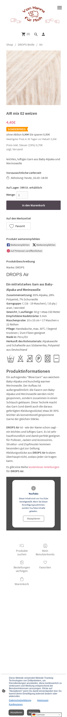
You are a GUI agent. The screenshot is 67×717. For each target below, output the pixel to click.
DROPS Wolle (26, 44)
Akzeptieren (33, 518)
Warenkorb (22, 584)
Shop (9, 44)
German (40, 714)
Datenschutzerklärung (20, 700)
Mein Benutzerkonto (45, 552)
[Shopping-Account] (43, 34)
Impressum (42, 700)
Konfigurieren (16, 704)
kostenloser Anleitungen (44, 467)
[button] (18, 226)
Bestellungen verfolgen (22, 569)
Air (41, 44)
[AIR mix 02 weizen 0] (33, 77)
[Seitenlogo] (33, 14)
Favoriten (45, 567)
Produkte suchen (22, 552)
